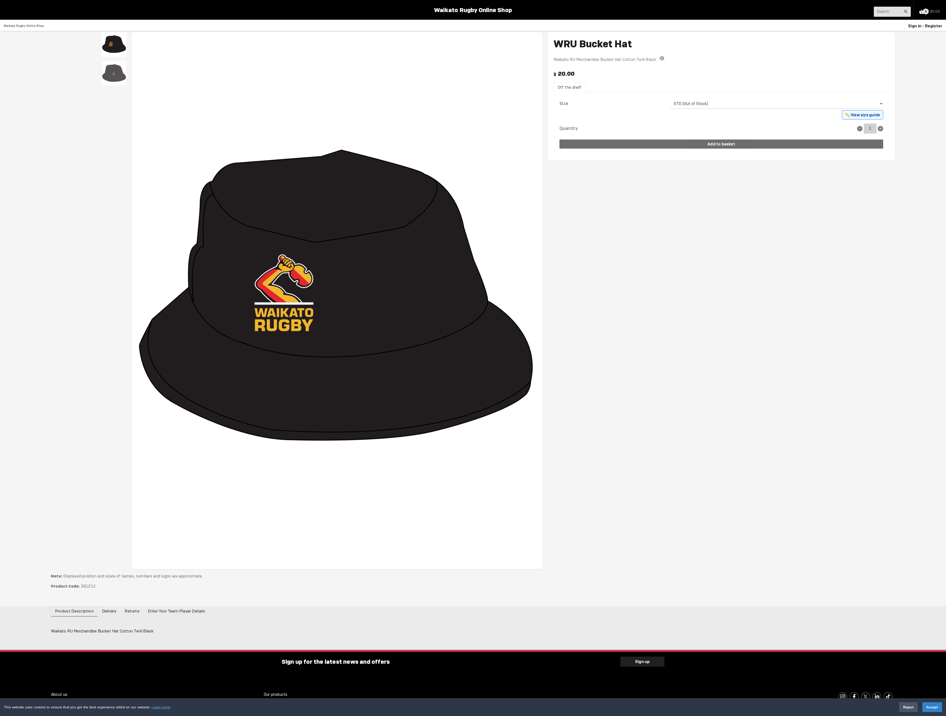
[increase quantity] (880, 128)
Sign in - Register (925, 25)
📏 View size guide (862, 114)
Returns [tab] (132, 611)
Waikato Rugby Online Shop (473, 10)
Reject (908, 707)
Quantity (568, 128)
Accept (932, 707)
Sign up (642, 661)
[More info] (662, 59)
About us (59, 694)
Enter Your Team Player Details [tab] (176, 611)
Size (564, 103)
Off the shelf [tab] (570, 87)
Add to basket (721, 143)
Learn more (161, 707)
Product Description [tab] (74, 611)
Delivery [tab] (109, 611)
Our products (275, 694)
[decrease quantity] (859, 128)
